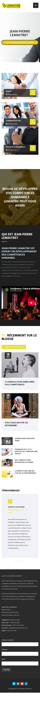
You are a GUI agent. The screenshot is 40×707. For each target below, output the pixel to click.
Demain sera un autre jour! (25, 439)
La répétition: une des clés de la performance (25, 472)
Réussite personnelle (15, 147)
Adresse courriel (7, 640)
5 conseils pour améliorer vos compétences (19, 383)
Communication (13, 120)
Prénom (4, 649)
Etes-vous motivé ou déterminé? (16, 424)
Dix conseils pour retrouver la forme (24, 461)
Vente (8, 91)
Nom (3, 659)
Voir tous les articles (13, 347)
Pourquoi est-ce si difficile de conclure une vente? (26, 451)
